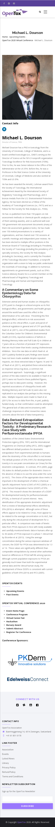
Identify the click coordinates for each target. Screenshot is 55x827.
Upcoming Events (17, 36)
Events (5, 754)
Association (7, 750)
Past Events (12, 594)
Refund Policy (9, 772)
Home (5, 36)
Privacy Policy (9, 767)
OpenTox (21, 822)
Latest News (8, 758)
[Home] (15, 12)
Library (5, 763)
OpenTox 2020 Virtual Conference (17, 40)
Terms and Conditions (12, 776)
